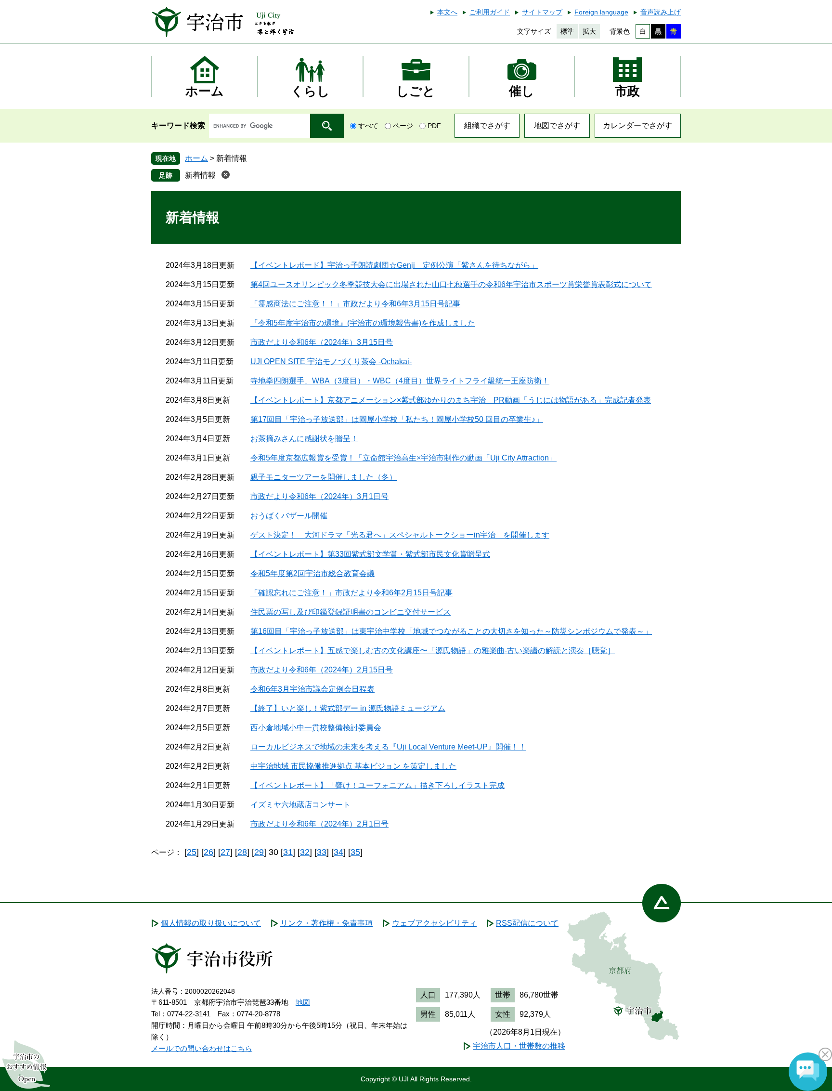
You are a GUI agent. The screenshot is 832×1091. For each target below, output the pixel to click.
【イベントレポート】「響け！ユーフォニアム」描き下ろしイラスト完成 (377, 785)
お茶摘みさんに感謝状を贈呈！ (304, 438)
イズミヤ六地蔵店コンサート (300, 805)
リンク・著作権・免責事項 (326, 923)
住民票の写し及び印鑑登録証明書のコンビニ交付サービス (350, 612)
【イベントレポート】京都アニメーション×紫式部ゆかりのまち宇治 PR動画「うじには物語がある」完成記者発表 (450, 400)
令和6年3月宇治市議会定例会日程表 (312, 689)
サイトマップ (542, 12)
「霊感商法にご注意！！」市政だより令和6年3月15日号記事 (355, 304)
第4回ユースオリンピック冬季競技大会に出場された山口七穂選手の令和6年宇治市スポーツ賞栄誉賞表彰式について (451, 284)
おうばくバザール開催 (288, 516)
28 (242, 852)
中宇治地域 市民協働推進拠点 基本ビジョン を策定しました (353, 766)
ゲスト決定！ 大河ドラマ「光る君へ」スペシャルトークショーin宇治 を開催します (399, 535)
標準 (567, 31)
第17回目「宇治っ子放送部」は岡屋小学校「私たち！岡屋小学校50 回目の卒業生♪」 (396, 419)
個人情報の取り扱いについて (211, 923)
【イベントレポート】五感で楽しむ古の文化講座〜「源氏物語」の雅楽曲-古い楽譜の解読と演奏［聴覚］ (432, 650)
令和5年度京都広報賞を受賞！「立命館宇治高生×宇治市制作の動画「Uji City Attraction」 (403, 458)
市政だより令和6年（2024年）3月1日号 (319, 496)
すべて (368, 126)
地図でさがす (557, 125)
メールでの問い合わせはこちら (201, 1048)
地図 (303, 1002)
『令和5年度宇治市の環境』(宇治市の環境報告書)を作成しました (362, 323)
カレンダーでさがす (637, 125)
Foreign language (601, 12)
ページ (403, 126)
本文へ (447, 12)
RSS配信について (527, 923)
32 (305, 852)
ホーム (196, 158)
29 (259, 852)
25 (191, 852)
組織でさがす (487, 125)
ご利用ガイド (489, 12)
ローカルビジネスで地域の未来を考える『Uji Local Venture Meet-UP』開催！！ (388, 747)
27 (225, 852)
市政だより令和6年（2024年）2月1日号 (319, 824)
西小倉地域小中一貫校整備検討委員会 (315, 727)
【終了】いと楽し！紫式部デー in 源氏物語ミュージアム (347, 708)
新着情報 (200, 175)
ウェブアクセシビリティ (434, 923)
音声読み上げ (660, 12)
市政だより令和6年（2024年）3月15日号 (321, 342)
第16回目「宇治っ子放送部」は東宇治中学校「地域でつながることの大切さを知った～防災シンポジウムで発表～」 (451, 631)
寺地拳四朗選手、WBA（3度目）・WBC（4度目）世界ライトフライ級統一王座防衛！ (399, 381)
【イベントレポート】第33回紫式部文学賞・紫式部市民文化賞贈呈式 (370, 554)
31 (288, 852)
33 (321, 852)
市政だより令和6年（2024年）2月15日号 (321, 670)
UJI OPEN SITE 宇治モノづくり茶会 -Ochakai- (331, 361)
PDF (434, 126)
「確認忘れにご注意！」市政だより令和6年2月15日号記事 (351, 593)
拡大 (589, 31)
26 (208, 852)
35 (355, 852)
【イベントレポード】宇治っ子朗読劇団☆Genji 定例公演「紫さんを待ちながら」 (394, 265)
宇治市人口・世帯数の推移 (519, 1046)
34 (338, 852)
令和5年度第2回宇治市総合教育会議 (312, 573)
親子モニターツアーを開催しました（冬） (323, 477)
